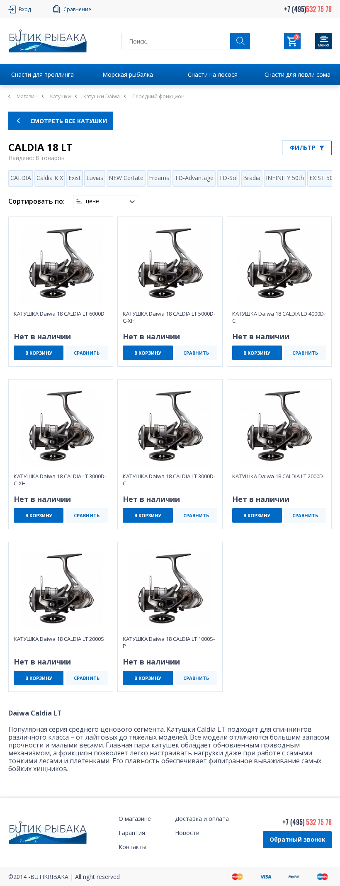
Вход (25, 9)
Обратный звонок (297, 839)
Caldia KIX (49, 178)
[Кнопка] (323, 41)
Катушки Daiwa (101, 96)
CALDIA (20, 178)
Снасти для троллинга (42, 74)
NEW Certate (126, 178)
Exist (74, 178)
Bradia (251, 178)
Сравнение (77, 9)
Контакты (132, 847)
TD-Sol (228, 178)
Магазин (27, 96)
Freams (159, 178)
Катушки (60, 96)
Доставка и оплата (202, 819)
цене (92, 201)
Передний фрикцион (158, 96)
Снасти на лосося (213, 74)
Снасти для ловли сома (297, 74)
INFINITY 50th (285, 178)
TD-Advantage (194, 178)
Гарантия (132, 833)
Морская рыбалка (127, 74)
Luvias (94, 178)
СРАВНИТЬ (87, 353)
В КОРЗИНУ (38, 353)
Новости (187, 833)
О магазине (135, 819)
